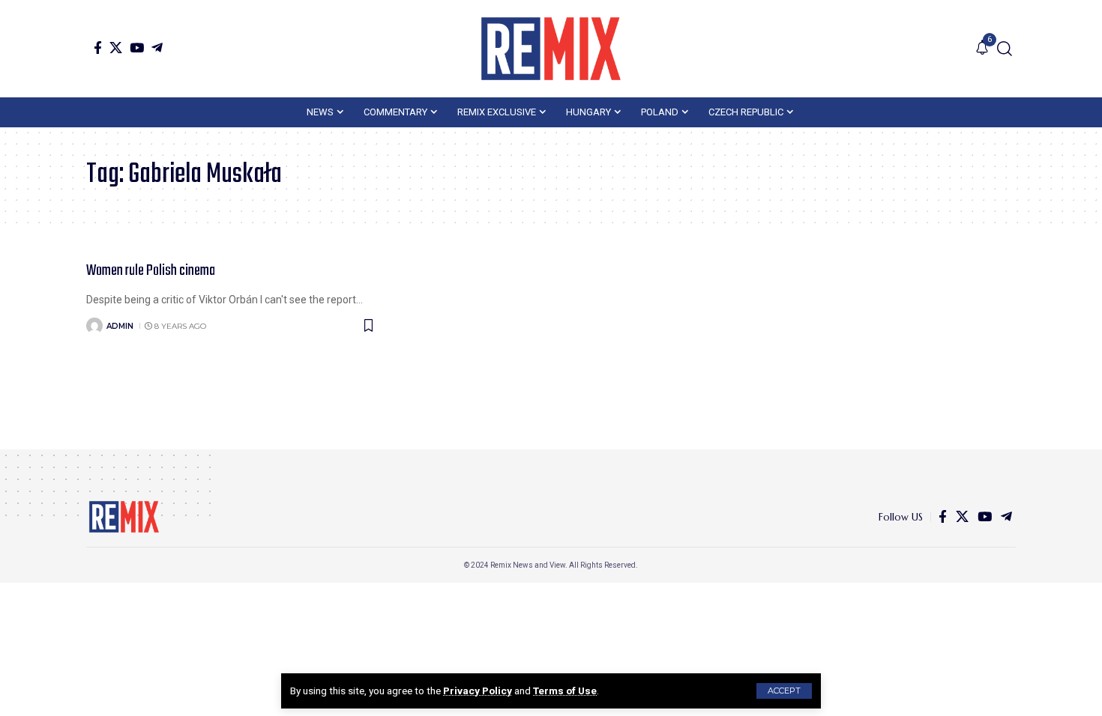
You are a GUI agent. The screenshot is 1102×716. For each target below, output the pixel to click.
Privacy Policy (477, 691)
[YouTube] (137, 47)
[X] (116, 47)
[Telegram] (157, 47)
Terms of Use (565, 691)
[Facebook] (98, 47)
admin (119, 326)
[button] (784, 691)
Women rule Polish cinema (150, 270)
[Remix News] (551, 48)
